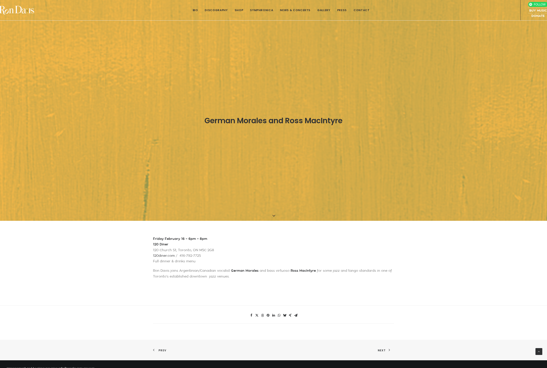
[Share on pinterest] (268, 315)
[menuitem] (195, 10)
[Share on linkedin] (273, 315)
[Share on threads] (262, 315)
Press (342, 10)
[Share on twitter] (256, 315)
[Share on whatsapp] (279, 315)
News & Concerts (295, 10)
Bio (195, 10)
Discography (216, 10)
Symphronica (261, 10)
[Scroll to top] (538, 351)
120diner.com (164, 255)
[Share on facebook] (251, 315)
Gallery (323, 10)
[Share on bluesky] (284, 315)
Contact (362, 10)
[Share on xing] (290, 315)
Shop (239, 10)
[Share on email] (295, 315)
